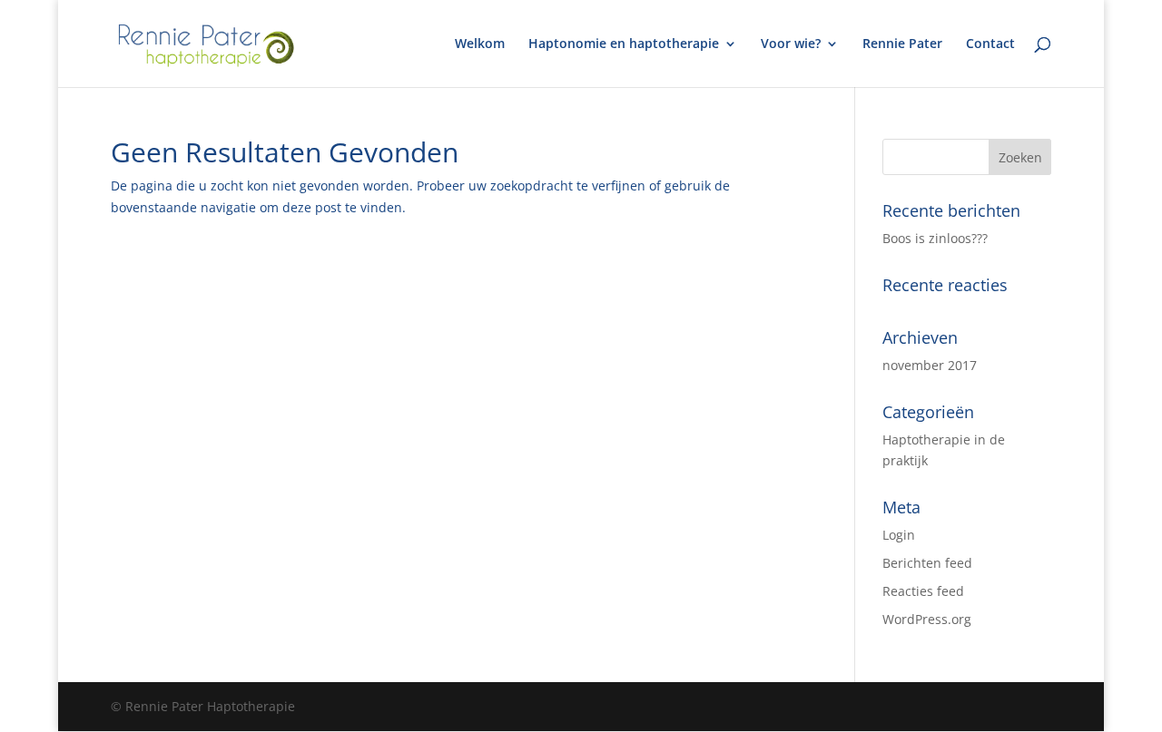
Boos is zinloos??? (935, 238)
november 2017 (929, 365)
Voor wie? (791, 44)
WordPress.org (926, 619)
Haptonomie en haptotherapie (623, 44)
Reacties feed (923, 591)
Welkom (480, 44)
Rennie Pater (902, 44)
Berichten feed (927, 562)
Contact (990, 44)
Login (898, 534)
